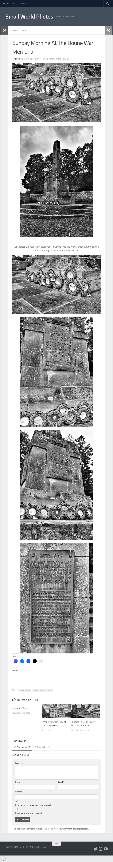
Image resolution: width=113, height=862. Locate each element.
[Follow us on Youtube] (105, 849)
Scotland (49, 690)
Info (14, 3)
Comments (23, 747)
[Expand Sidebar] (4, 30)
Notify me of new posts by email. (28, 813)
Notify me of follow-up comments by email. (33, 805)
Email (61, 782)
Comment (20, 763)
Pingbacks (43, 747)
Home (6, 3)
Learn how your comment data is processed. (68, 828)
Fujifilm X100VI (38, 690)
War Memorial (78, 246)
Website (18, 792)
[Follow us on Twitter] (96, 849)
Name (18, 782)
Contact (23, 3)
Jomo (17, 59)
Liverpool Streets (20, 708)
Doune (57, 246)
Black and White (24, 690)
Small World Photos (29, 16)
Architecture (19, 30)
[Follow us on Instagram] (101, 849)
